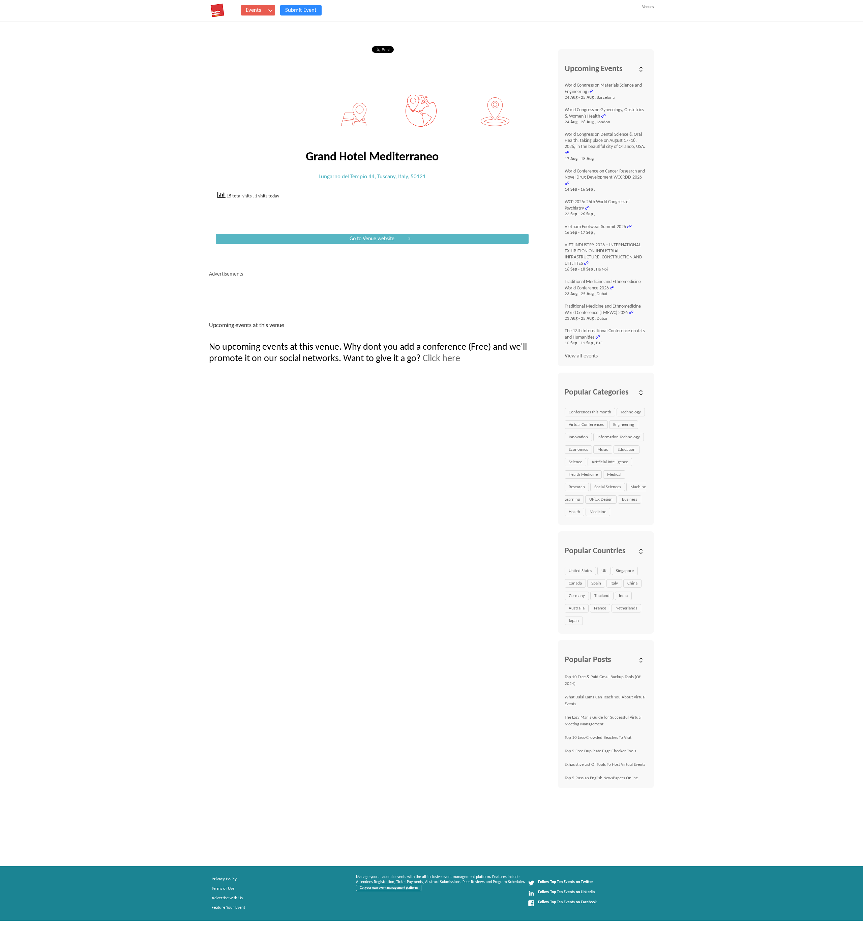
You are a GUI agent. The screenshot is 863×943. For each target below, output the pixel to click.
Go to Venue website (372, 239)
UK (603, 571)
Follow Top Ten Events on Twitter (565, 882)
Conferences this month (590, 412)
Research (577, 487)
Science (575, 462)
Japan (574, 621)
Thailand (601, 596)
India (623, 596)
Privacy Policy (224, 879)
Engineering (623, 424)
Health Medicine (583, 474)
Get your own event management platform (389, 888)
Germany (577, 596)
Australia (577, 608)
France (600, 608)
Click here (441, 359)
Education (626, 449)
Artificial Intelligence (610, 462)
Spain (596, 583)
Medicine (598, 512)
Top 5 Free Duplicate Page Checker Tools (600, 751)
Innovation (578, 437)
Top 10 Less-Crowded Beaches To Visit (598, 737)
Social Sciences (607, 487)
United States (580, 571)
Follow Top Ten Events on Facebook (567, 902)
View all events (581, 356)
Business (629, 499)
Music (602, 449)
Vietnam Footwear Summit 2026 (595, 226)
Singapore (625, 571)
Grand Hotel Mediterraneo (372, 157)
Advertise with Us (227, 898)
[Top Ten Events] (217, 10)
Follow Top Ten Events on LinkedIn (566, 892)
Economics (578, 449)
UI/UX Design (601, 499)
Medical (614, 474)
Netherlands (626, 608)
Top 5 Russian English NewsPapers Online (601, 778)
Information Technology (618, 437)
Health (574, 512)
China (632, 583)
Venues (648, 7)
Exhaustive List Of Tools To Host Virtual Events (605, 764)
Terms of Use (223, 888)
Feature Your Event (228, 907)
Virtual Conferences (586, 424)
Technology (631, 412)
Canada (575, 583)
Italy (614, 583)
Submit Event (301, 10)
